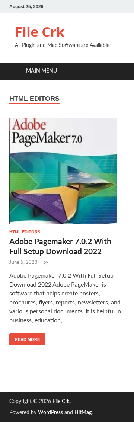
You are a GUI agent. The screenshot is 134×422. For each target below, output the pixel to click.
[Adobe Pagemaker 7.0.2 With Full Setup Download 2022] (67, 171)
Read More (24, 337)
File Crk (39, 32)
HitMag (83, 412)
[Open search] (115, 71)
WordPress (50, 412)
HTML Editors (24, 232)
